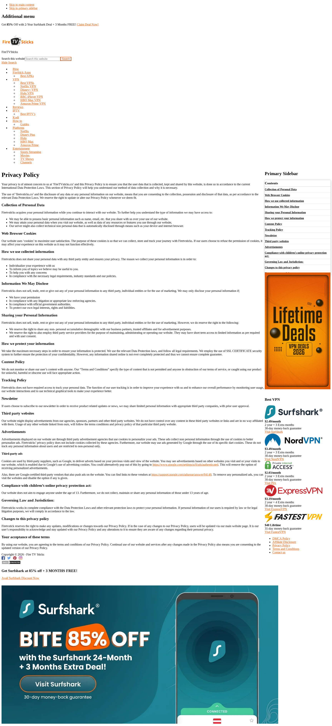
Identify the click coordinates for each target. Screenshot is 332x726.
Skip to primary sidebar (23, 8)
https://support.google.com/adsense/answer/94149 (181, 474)
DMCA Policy (281, 538)
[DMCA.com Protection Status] (11, 563)
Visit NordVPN (274, 459)
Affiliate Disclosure (284, 542)
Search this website (13, 58)
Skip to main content (21, 4)
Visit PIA (270, 483)
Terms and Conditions (285, 549)
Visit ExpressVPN (276, 509)
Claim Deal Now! (88, 24)
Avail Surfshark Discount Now (20, 578)
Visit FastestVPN (275, 532)
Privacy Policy (281, 545)
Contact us (278, 552)
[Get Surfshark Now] (140, 722)
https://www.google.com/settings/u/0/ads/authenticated (185, 464)
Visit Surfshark (274, 431)
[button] (9, 62)
